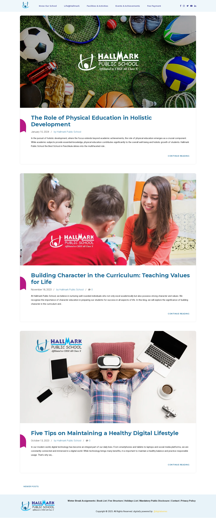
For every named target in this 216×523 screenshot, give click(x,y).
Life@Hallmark (71, 6)
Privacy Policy (188, 500)
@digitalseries (160, 511)
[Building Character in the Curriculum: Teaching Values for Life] (108, 219)
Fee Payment (154, 6)
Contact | (176, 500)
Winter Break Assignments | (82, 500)
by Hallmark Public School (67, 131)
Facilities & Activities (97, 6)
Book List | (102, 500)
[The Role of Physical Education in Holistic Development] (108, 62)
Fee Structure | (116, 500)
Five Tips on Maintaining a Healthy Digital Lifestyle (105, 433)
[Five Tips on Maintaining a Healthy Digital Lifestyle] (108, 377)
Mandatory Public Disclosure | (155, 500)
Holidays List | (131, 500)
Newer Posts (31, 486)
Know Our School (48, 6)
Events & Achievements (127, 6)
